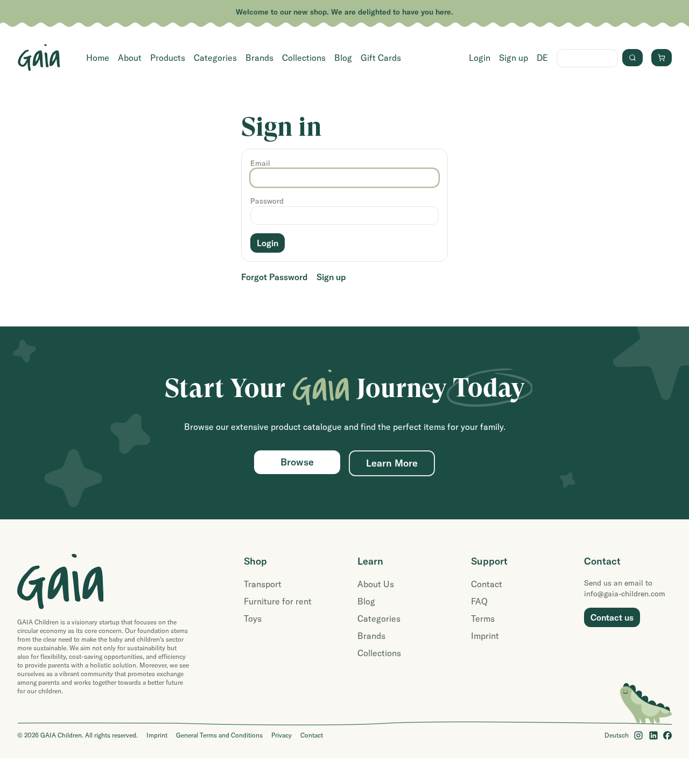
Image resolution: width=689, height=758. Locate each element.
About (130, 57)
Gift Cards (381, 57)
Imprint (485, 635)
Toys (253, 618)
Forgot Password (274, 277)
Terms (483, 618)
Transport (263, 584)
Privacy (281, 735)
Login (479, 57)
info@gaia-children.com (624, 594)
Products (167, 57)
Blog (343, 57)
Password (267, 201)
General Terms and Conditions (219, 735)
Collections (304, 57)
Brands (259, 57)
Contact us (612, 617)
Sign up (513, 57)
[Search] (632, 57)
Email (260, 163)
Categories (215, 57)
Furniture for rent (278, 601)
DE (542, 57)
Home (97, 57)
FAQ (479, 601)
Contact (486, 584)
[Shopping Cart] (661, 57)
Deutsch (616, 735)
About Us (375, 584)
